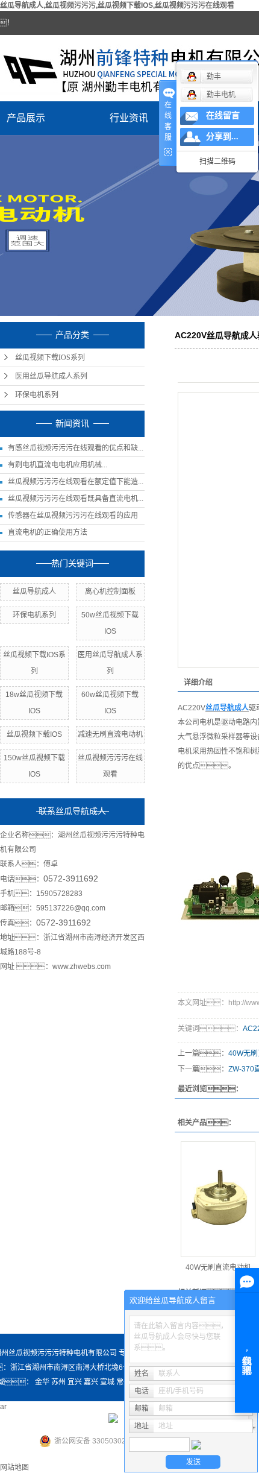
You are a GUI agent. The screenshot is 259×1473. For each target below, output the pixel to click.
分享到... (222, 136)
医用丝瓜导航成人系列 (51, 376)
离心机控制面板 (110, 591)
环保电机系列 (36, 395)
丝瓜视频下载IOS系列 (50, 357)
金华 (42, 1382)
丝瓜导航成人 (34, 591)
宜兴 (74, 1382)
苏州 (58, 1382)
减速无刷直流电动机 (110, 734)
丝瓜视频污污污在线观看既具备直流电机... (75, 498)
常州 (123, 1382)
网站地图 (14, 1467)
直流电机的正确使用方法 (47, 532)
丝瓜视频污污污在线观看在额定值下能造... (75, 482)
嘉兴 (91, 1382)
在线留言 (223, 115)
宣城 (107, 1382)
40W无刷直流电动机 (218, 1267)
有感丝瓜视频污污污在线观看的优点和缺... (75, 448)
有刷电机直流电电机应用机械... (57, 465)
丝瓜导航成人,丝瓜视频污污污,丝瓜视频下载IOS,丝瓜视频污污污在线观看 (117, 5)
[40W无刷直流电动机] (218, 1199)
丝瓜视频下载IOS (34, 734)
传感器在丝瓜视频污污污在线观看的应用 (73, 515)
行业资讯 (129, 118)
